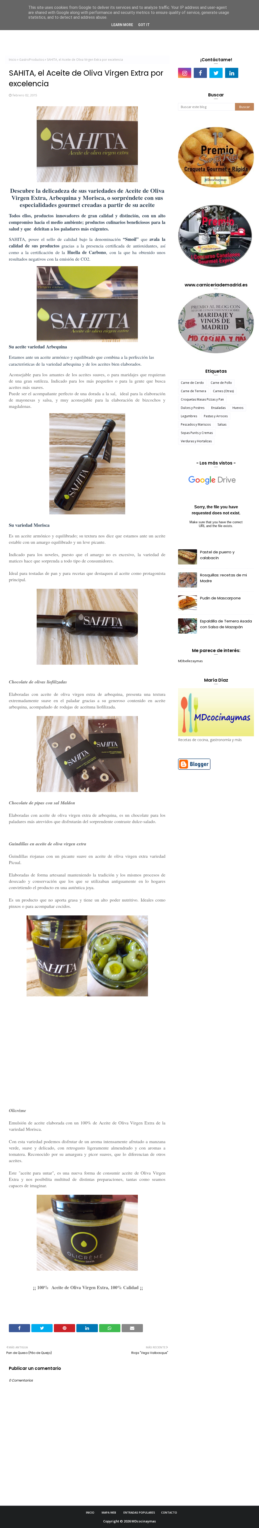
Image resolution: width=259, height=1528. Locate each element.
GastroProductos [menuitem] (187, 35)
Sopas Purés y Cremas (197, 433)
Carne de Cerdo (192, 383)
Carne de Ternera (193, 391)
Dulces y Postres (192, 408)
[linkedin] (231, 73)
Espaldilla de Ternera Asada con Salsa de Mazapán (226, 624)
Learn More (122, 25)
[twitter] (216, 73)
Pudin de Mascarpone (220, 598)
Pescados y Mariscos (196, 424)
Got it (144, 25)
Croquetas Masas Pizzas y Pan (202, 399)
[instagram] (184, 73)
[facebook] (200, 73)
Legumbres (189, 416)
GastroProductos (31, 59)
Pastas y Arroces (216, 416)
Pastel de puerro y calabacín (217, 554)
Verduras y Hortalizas (196, 441)
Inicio (12, 59)
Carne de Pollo (221, 383)
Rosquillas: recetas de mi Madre (223, 577)
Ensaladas (218, 408)
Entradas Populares (139, 1512)
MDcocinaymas (144, 1521)
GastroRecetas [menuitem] (118, 35)
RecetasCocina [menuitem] (84, 35)
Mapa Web (109, 1512)
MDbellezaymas (190, 661)
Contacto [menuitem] (245, 35)
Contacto (169, 1512)
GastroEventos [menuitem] (151, 35)
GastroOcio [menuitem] (220, 35)
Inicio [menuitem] (59, 35)
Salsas (222, 424)
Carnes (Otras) (223, 391)
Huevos (237, 408)
